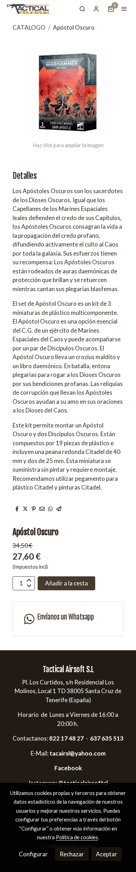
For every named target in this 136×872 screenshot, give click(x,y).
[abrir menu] (124, 9)
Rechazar (72, 854)
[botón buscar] (82, 9)
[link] (28, 8)
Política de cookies (77, 837)
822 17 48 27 (66, 738)
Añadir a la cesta (66, 583)
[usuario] (96, 9)
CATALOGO (29, 27)
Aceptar (106, 854)
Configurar (33, 854)
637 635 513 (106, 738)
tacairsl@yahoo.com (78, 753)
